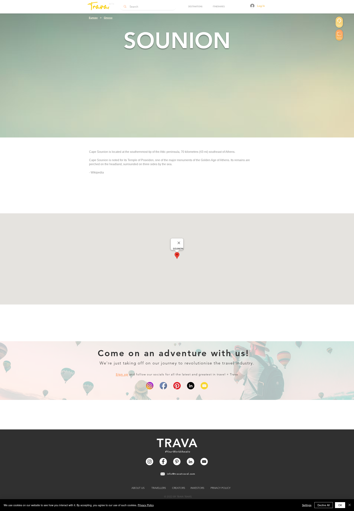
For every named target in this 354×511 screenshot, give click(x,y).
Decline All (323, 505)
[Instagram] (149, 461)
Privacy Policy (146, 505)
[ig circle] (149, 385)
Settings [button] (306, 505)
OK (340, 505)
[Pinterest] (177, 385)
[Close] (349, 505)
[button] (195, 6)
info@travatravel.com (181, 473)
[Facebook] (163, 461)
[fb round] (163, 385)
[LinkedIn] (190, 385)
